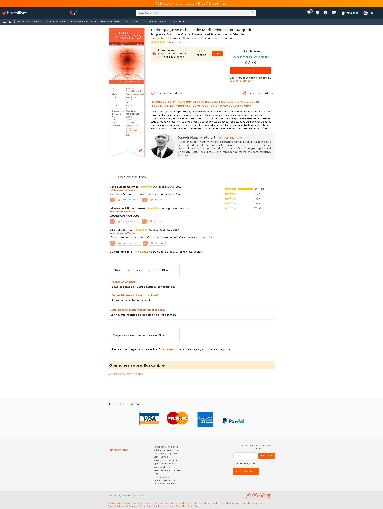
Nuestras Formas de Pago (167, 460)
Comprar (250, 70)
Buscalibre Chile (166, 503)
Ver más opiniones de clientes (125, 374)
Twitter (262, 496)
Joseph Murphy (132, 91)
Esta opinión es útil (130, 200)
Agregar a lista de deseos (169, 93)
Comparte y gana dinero (260, 93)
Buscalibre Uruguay (252, 503)
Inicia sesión (144, 349)
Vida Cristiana (131, 21)
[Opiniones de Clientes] (334, 13)
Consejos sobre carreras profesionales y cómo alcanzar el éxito (133, 130)
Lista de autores (162, 477)
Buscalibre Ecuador (209, 503)
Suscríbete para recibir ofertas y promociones (254, 447)
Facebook (248, 496)
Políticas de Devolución (166, 450)
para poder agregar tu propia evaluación (156, 251)
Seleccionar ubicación (241, 80)
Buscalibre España (230, 503)
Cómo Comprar (161, 457)
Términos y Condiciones (166, 447)
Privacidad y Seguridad (165, 453)
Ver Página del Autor (230, 137)
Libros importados (55, 21)
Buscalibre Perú (137, 506)
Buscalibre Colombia (186, 503)
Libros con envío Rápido (83, 21)
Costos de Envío (162, 467)
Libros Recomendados (165, 484)
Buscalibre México (117, 506)
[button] (138, 114)
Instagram (255, 496)
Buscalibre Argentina (145, 503)
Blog (156, 474)
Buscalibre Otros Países (188, 506)
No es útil (158, 200)
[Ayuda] (325, 13)
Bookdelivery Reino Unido (121, 503)
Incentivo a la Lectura (164, 480)
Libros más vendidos (29, 21)
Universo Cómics (110, 21)
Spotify (269, 496)
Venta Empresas (180, 21)
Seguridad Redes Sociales (167, 470)
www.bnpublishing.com (136, 94)
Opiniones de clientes (154, 21)
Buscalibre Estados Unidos (160, 506)
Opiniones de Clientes (165, 463)
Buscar (253, 13)
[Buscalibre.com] (14, 13)
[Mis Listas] (317, 13)
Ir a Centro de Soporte (246, 471)
